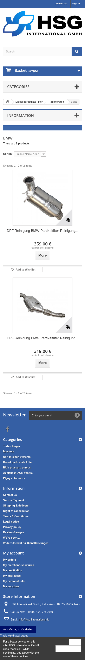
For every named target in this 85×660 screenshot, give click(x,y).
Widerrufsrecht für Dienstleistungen (25, 543)
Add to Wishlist (25, 269)
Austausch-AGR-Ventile (18, 472)
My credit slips (12, 570)
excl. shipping (46, 247)
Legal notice (11, 521)
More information (68, 648)
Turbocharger (11, 446)
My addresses (12, 575)
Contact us (61, 3)
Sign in (76, 3)
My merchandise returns (18, 565)
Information (20, 115)
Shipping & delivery (15, 505)
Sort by (7, 153)
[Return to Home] (7, 102)
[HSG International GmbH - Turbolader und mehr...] (42, 24)
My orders (9, 559)
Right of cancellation (16, 510)
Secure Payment (13, 500)
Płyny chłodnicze (14, 478)
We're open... (11, 537)
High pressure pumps (17, 467)
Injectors (8, 451)
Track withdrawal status (14, 635)
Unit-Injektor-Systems (17, 456)
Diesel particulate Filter (18, 462)
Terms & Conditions (15, 516)
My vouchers (11, 586)
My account (13, 553)
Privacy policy (12, 527)
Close (74, 641)
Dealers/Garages (13, 532)
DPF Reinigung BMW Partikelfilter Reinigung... (42, 231)
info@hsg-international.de (34, 619)
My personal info (14, 581)
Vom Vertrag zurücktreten (18, 629)
